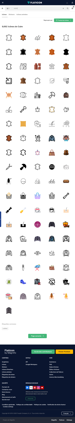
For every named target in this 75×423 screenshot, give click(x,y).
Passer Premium (64, 352)
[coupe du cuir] (52, 109)
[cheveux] (37, 38)
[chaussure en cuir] (23, 282)
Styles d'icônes (53, 367)
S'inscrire (30, 398)
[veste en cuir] (66, 95)
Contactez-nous (7, 389)
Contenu (5, 358)
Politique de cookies (40, 404)
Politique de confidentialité (24, 404)
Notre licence (6, 392)
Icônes (4, 14)
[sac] (66, 167)
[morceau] (23, 138)
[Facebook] (27, 387)
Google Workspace (31, 364)
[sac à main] (52, 152)
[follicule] (52, 124)
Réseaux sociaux (32, 383)
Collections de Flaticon (56, 372)
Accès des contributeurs (43, 352)
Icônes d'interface (7, 369)
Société (5, 383)
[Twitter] (31, 387)
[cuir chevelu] (9, 181)
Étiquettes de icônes (8, 374)
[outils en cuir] (23, 109)
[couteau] (52, 95)
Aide (50, 358)
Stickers (12, 14)
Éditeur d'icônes (54, 369)
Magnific (54, 420)
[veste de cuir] (52, 138)
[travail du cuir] (66, 81)
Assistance (52, 362)
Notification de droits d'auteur (56, 404)
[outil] (9, 167)
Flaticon (61, 420)
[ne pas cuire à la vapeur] (37, 267)
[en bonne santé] (52, 81)
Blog (3, 394)
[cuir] (9, 38)
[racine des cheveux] (52, 167)
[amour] (66, 181)
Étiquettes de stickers (8, 377)
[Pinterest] (34, 387)
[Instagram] (38, 387)
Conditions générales (8, 404)
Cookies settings (8, 406)
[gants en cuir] (66, 109)
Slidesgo (69, 420)
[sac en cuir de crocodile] (9, 196)
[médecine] (9, 109)
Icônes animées (22, 14)
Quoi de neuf (6, 399)
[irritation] (66, 138)
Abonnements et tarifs (9, 397)
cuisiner (5, 328)
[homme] (66, 124)
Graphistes (5, 362)
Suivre (51, 374)
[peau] (9, 95)
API (27, 362)
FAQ (50, 364)
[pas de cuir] (9, 282)
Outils (28, 358)
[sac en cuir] (37, 124)
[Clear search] (63, 8)
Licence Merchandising (56, 377)
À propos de (5, 387)
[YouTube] (42, 387)
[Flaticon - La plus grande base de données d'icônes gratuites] (35, 3)
